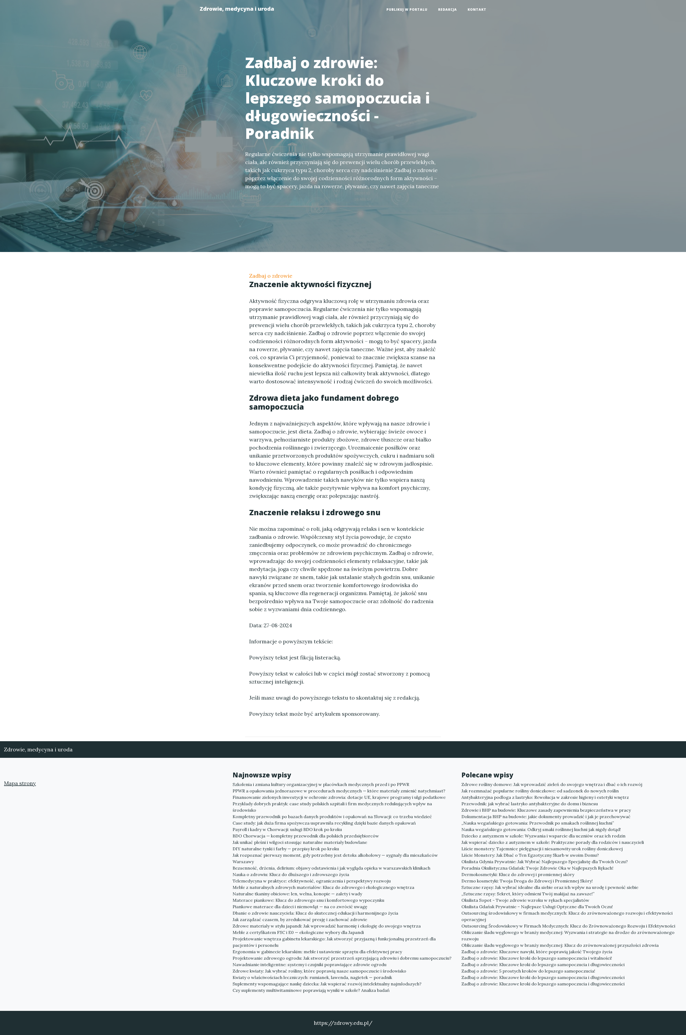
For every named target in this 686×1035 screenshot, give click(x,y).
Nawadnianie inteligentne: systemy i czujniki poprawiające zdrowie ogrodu (309, 964)
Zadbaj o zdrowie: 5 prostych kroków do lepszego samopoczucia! (528, 971)
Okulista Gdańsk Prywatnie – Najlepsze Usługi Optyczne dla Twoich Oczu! (537, 906)
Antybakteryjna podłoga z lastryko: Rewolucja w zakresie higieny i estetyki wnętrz (545, 797)
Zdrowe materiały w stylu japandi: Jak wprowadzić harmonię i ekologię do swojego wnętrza (327, 926)
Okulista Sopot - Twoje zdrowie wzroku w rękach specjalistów (525, 900)
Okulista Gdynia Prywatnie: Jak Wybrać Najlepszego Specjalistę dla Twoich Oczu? (544, 861)
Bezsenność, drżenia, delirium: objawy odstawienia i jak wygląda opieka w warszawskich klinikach (331, 868)
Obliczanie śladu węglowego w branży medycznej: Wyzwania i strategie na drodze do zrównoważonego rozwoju (567, 935)
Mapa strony (20, 783)
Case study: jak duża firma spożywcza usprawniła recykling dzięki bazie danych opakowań (324, 823)
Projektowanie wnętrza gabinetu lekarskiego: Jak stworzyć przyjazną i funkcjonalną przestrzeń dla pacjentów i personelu (334, 942)
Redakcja (447, 9)
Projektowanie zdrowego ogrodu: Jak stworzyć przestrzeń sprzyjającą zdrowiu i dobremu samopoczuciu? (342, 958)
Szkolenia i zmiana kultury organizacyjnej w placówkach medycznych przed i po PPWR (321, 784)
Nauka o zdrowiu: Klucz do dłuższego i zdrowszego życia (291, 874)
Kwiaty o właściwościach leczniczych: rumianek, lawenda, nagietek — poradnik (312, 977)
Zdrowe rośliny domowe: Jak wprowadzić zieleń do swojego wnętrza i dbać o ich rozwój (551, 784)
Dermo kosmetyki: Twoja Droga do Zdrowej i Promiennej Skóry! (527, 881)
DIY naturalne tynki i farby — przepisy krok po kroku (286, 848)
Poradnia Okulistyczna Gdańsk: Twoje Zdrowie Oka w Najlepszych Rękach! (537, 868)
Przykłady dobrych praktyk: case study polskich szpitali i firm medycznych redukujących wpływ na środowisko (332, 807)
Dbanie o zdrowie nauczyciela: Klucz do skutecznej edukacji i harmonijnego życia (315, 913)
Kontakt (477, 9)
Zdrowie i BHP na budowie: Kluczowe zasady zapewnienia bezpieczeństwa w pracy (546, 810)
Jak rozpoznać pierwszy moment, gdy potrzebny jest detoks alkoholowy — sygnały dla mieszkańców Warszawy (335, 858)
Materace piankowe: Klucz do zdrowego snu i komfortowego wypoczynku (308, 900)
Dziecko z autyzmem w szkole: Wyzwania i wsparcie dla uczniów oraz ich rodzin (543, 836)
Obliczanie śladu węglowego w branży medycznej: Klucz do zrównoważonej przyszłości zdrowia (560, 945)
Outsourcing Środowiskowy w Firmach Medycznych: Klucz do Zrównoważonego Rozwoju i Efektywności (568, 926)
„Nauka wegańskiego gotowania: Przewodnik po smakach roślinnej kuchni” (537, 823)
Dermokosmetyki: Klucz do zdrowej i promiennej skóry (517, 874)
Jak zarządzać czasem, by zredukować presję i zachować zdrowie (300, 919)
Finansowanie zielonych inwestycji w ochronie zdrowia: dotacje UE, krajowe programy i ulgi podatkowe (339, 797)
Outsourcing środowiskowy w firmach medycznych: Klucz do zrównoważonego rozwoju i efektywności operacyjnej (567, 916)
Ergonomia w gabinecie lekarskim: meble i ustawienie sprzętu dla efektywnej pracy (317, 951)
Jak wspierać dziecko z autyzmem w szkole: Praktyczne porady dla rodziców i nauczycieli (552, 842)
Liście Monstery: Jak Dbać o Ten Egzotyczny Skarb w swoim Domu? (530, 855)
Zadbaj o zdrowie (270, 275)
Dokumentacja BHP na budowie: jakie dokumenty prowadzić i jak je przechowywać (546, 816)
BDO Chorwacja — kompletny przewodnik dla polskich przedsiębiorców (306, 836)
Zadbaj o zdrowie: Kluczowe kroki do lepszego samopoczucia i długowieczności (543, 964)
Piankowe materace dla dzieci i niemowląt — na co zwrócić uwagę (300, 906)
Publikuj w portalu (406, 9)
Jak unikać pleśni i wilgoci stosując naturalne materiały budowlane (300, 842)
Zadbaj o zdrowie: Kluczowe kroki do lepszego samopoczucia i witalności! (536, 958)
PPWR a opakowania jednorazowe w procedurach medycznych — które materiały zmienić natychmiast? (339, 790)
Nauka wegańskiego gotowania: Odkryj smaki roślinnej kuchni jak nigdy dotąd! (541, 829)
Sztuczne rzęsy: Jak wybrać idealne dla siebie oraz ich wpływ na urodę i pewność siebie (549, 887)
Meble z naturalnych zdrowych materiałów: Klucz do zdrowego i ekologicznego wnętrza (323, 887)
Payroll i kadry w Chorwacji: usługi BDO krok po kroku (287, 829)
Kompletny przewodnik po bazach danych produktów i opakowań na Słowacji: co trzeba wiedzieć (332, 816)
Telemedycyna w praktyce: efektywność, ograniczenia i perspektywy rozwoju (312, 881)
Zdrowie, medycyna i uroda (237, 8)
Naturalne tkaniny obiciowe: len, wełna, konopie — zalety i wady (297, 893)
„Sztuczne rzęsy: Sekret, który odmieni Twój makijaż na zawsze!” (527, 893)
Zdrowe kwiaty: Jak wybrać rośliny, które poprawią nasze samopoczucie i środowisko (319, 971)
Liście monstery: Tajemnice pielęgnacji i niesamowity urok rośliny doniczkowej (542, 848)
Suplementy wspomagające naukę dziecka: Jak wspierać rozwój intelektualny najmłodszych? (327, 983)
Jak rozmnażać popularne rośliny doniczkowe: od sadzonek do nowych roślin (540, 790)
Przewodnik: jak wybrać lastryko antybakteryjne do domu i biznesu (529, 803)
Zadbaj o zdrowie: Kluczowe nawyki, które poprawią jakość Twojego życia (536, 951)
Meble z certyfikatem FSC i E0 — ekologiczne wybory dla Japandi (298, 932)
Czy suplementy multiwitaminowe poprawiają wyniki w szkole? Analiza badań (311, 990)
